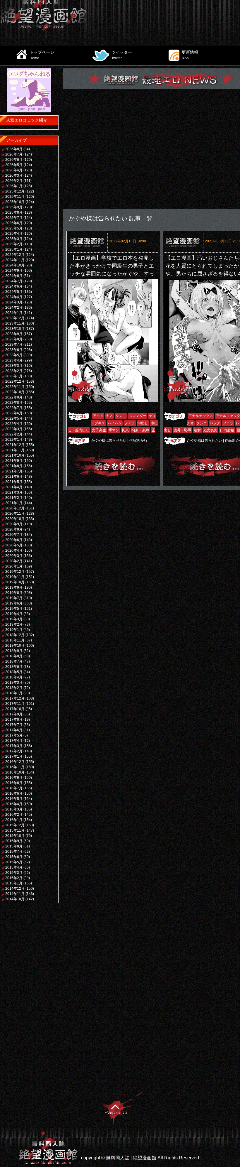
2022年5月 (14, 418)
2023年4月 (14, 360)
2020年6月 (14, 540)
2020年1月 (14, 566)
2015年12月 (15, 825)
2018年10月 (15, 646)
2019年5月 (14, 609)
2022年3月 (14, 429)
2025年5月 (14, 228)
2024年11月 (15, 260)
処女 (197, 430)
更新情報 (190, 55)
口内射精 (227, 430)
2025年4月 (14, 234)
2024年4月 (14, 297)
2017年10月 (15, 709)
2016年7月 (14, 788)
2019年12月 (15, 572)
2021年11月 (15, 450)
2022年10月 (15, 392)
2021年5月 (14, 482)
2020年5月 (14, 545)
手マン (114, 430)
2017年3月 (14, 746)
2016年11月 (15, 767)
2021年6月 (14, 476)
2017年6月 (14, 730)
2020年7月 (14, 535)
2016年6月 (14, 793)
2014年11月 (15, 894)
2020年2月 (14, 561)
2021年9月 (14, 461)
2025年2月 (14, 244)
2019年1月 (14, 630)
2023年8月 (14, 339)
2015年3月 (14, 873)
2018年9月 (14, 651)
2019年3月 (14, 619)
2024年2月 (14, 307)
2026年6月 (14, 160)
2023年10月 (15, 329)
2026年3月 (14, 175)
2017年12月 (15, 698)
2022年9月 (14, 397)
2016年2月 (14, 815)
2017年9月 (14, 714)
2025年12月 (15, 191)
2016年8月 (14, 783)
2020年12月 (15, 508)
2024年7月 (14, 281)
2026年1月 (14, 186)
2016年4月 (14, 804)
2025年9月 (14, 207)
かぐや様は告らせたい (108, 440)
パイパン (115, 423)
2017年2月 (14, 751)
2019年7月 (14, 598)
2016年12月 (15, 762)
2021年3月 (14, 492)
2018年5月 (14, 672)
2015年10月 (15, 836)
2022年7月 (14, 408)
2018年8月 (14, 656)
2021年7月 (14, 471)
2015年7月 (14, 852)
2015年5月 (14, 862)
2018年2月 (14, 688)
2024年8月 (14, 276)
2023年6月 (14, 350)
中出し (143, 423)
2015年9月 (14, 841)
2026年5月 (14, 165)
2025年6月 (14, 223)
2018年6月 (14, 667)
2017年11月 (15, 704)
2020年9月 (14, 524)
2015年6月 (14, 857)
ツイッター (122, 55)
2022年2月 (14, 434)
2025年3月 (14, 239)
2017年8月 (14, 719)
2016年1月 (14, 820)
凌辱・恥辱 (182, 430)
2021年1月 (14, 503)
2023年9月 (14, 334)
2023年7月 (14, 344)
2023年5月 (14, 355)
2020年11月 (15, 513)
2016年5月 (14, 799)
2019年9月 (14, 587)
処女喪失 (210, 430)
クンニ (121, 416)
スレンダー (137, 416)
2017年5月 (14, 735)
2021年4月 (14, 487)
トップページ (42, 55)
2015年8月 (14, 846)
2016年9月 (14, 778)
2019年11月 (15, 577)
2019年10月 (15, 582)
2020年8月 (14, 529)
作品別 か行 (138, 440)
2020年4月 (14, 550)
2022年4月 (14, 424)
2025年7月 (14, 218)
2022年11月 (15, 387)
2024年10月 (15, 265)
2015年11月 (15, 830)
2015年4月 (14, 867)
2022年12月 (15, 381)
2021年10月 (15, 455)
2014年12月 (15, 888)
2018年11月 (15, 640)
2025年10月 (15, 202)
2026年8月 (14, 149)
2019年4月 (14, 614)
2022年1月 (14, 440)
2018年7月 (14, 661)
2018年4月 (14, 677)
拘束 (125, 430)
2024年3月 (14, 302)
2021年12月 (15, 445)
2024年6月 (14, 286)
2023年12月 (15, 318)
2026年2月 (14, 181)
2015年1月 (14, 883)
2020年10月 (15, 519)
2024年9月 (14, 270)
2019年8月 (14, 593)
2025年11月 (15, 197)
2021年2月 (14, 498)
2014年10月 (15, 899)
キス (109, 416)
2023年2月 (14, 371)
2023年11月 (15, 323)
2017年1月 (14, 756)
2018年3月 (14, 682)
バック (215, 423)
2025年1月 (14, 249)
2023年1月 (14, 376)
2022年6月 (14, 413)
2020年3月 (14, 556)
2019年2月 (14, 624)
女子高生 (99, 430)
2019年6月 (14, 603)
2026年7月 (14, 154)
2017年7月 (14, 725)
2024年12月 (15, 255)
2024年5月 (14, 292)
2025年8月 (14, 212)
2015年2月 (14, 878)
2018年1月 (14, 693)
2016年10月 (15, 772)
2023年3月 (14, 366)
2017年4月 (14, 741)
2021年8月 (14, 466)
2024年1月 (14, 313)
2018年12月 (15, 635)
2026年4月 (14, 170)
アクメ (98, 416)
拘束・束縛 (140, 430)
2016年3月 (14, 809)
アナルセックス (200, 416)
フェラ (129, 423)
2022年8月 (14, 403)
